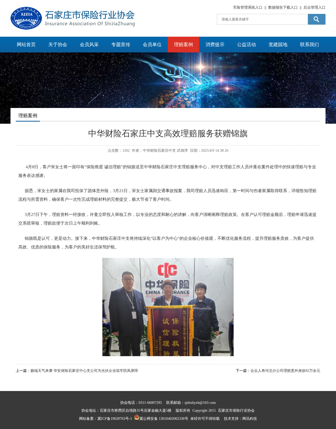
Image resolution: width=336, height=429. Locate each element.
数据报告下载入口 (283, 7)
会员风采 (89, 44)
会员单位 (152, 44)
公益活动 (246, 44)
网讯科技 (249, 419)
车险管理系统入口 (247, 7)
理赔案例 (183, 44)
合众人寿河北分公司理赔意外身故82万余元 (285, 371)
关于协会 (57, 44)
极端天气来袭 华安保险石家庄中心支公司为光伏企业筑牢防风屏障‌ (84, 371)
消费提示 (215, 44)
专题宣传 (120, 44)
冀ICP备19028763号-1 (114, 419)
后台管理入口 (314, 7)
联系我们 (309, 44)
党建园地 (278, 44)
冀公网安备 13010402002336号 (163, 419)
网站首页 (26, 44)
